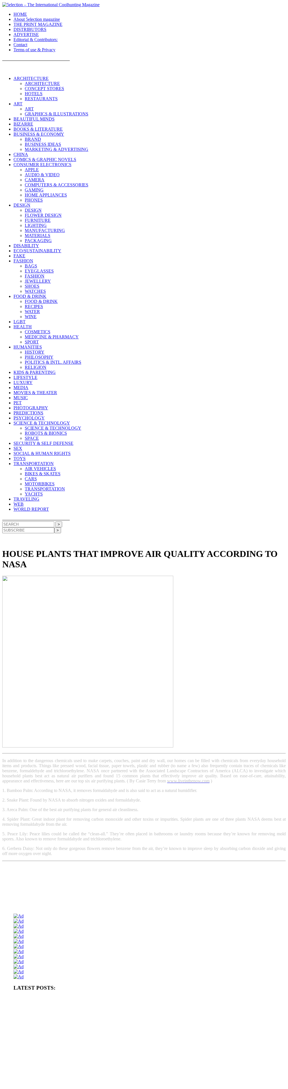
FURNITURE (38, 220)
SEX (18, 448)
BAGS (31, 266)
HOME (20, 14)
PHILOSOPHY (39, 357)
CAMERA (34, 179)
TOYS (20, 458)
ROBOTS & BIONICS (46, 433)
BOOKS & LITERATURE (38, 129)
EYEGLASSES (39, 271)
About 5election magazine (37, 19)
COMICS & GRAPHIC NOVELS (45, 159)
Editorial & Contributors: (36, 39)
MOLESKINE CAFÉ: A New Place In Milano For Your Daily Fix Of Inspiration (168, 1055)
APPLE (32, 169)
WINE (31, 316)
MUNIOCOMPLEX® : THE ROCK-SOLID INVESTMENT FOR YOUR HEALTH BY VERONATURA (90, 999)
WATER (32, 311)
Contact (20, 44)
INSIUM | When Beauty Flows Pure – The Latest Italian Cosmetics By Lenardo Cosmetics (79, 1074)
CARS (31, 478)
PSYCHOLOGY (29, 418)
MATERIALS (37, 235)
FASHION (23, 260)
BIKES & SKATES (42, 473)
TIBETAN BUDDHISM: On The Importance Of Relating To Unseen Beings (207, 1027)
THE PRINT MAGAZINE (38, 24)
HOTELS (33, 93)
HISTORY (34, 352)
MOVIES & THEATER (35, 392)
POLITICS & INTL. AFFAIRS (53, 362)
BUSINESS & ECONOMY (39, 134)
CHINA (21, 154)
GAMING (34, 190)
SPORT (32, 342)
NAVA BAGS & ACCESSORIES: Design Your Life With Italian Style (148, 1064)
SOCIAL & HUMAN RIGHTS (42, 453)
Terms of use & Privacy (34, 49)
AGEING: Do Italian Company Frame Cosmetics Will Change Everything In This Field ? (78, 1037)
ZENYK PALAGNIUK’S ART (166, 1074)
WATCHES (35, 291)
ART (18, 103)
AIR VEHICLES (40, 468)
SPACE (32, 438)
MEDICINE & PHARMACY (52, 336)
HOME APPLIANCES (46, 195)
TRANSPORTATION (34, 463)
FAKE (19, 255)
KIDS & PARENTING (35, 372)
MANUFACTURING (45, 230)
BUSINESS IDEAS (43, 144)
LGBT (20, 321)
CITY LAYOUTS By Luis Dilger (128, 1027)
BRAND (33, 139)
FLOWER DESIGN (43, 215)
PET (18, 402)
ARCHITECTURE (31, 78)
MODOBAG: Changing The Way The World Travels (212, 1046)
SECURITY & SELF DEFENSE (43, 443)
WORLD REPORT (31, 509)
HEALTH (23, 326)
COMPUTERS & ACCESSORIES (56, 184)
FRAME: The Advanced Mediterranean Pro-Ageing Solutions (186, 1037)
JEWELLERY (38, 281)
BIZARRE (23, 124)
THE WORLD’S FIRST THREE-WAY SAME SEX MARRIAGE (130, 1083)
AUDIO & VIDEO (42, 174)
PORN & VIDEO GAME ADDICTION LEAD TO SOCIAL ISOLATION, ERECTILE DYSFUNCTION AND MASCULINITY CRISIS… (115, 1018)
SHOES (32, 286)
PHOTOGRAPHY (31, 407)
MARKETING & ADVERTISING (56, 149)
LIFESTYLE (25, 377)
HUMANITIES (28, 347)
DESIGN (22, 205)
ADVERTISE (26, 34)
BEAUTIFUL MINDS (34, 119)
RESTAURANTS (41, 98)
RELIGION (35, 367)
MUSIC (21, 397)
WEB (19, 504)
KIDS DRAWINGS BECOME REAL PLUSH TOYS (226, 1074)
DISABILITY (26, 245)
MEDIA (21, 387)
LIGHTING (36, 225)
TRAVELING (26, 499)
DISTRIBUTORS (30, 29)
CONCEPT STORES (44, 88)
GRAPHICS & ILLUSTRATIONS (56, 113)
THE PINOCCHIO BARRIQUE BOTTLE (197, 999)
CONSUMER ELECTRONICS (42, 164)
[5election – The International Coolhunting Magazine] (51, 4)
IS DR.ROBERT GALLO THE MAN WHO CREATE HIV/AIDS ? (62, 1055)
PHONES (34, 200)
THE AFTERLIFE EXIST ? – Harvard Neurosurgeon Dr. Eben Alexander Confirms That (78, 1009)
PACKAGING (38, 240)
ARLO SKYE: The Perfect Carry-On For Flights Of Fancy (56, 1064)
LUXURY (23, 382)
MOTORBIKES (40, 483)
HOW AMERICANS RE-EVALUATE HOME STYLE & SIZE (59, 1027)
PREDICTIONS (28, 412)
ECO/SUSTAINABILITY (37, 250)
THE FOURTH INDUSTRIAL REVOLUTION (48, 1083)
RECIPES (34, 306)
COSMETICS (37, 331)
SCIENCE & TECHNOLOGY (42, 423)
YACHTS (34, 494)
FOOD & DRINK (30, 296)
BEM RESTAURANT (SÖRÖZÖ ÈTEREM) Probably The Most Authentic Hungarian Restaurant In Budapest (94, 1046)
